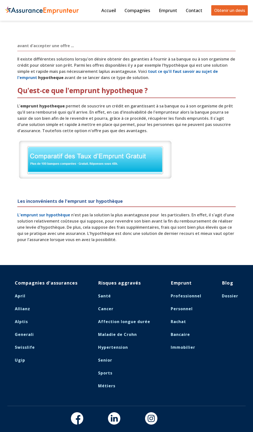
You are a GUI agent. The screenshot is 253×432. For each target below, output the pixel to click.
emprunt (28, 77)
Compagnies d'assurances (46, 283)
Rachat (178, 321)
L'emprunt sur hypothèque (43, 215)
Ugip (20, 360)
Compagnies (137, 10)
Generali (24, 334)
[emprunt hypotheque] (95, 179)
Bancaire (180, 334)
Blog (227, 283)
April (20, 296)
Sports (105, 373)
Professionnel (186, 296)
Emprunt (168, 10)
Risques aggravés (119, 283)
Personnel (182, 308)
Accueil (108, 10)
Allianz (22, 308)
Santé (104, 296)
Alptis (21, 321)
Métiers (106, 386)
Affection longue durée (124, 321)
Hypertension (113, 347)
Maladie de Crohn (117, 334)
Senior (105, 360)
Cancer (105, 308)
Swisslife (25, 347)
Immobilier (183, 347)
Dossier (230, 296)
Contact (194, 10)
